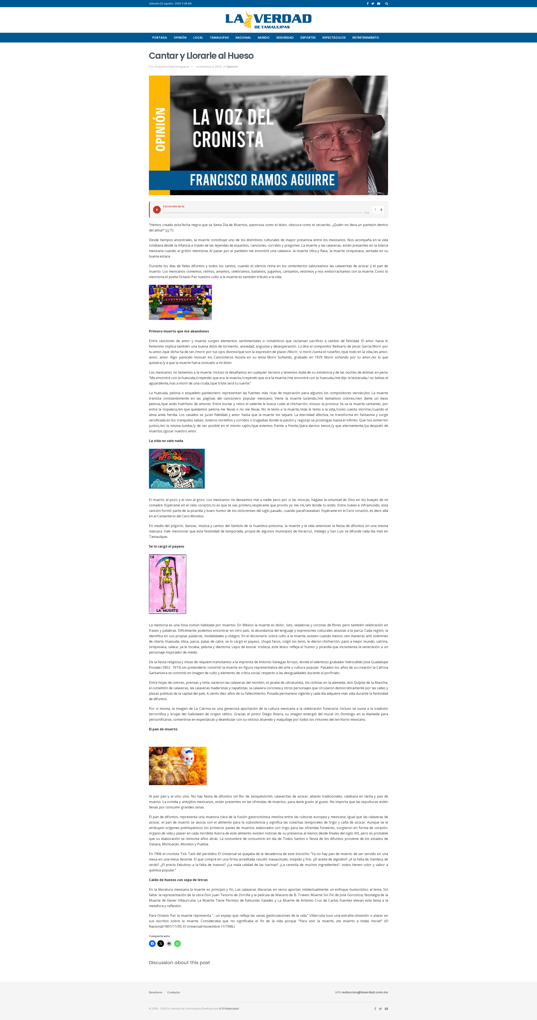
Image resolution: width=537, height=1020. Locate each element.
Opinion (232, 67)
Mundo (264, 37)
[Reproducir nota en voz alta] (157, 209)
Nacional (243, 37)
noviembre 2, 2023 (209, 67)
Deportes (308, 37)
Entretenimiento (365, 37)
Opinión (180, 37)
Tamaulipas (219, 37)
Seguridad (285, 37)
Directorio (155, 992)
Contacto (173, 992)
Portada (159, 37)
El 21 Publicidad (229, 1008)
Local (198, 37)
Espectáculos (334, 37)
